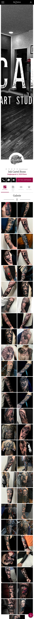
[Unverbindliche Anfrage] (13, 180)
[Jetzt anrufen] (3, 180)
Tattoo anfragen (24, 180)
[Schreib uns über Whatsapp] (8, 180)
